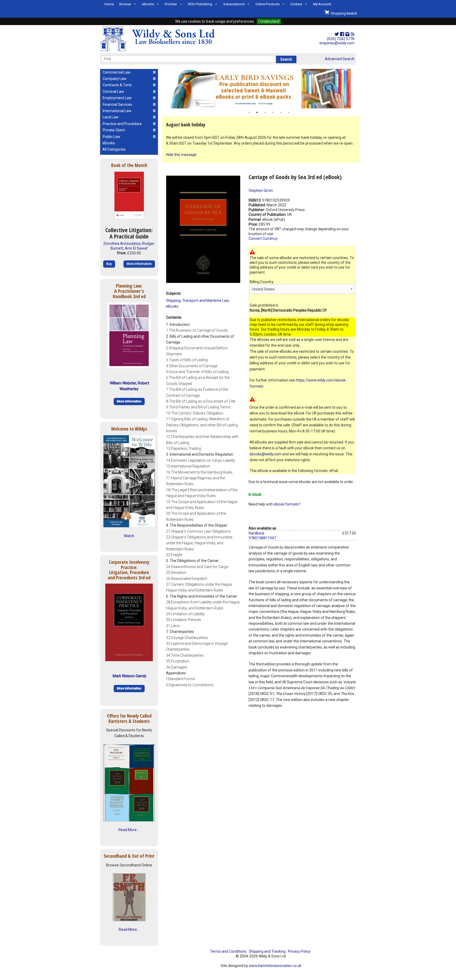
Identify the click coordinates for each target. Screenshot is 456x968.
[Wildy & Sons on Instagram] (347, 34)
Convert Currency (263, 238)
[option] (261, 88)
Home (109, 4)
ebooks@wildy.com (266, 454)
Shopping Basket (343, 13)
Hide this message (181, 154)
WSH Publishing (200, 4)
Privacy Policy (299, 951)
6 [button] (288, 112)
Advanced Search (339, 59)
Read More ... (129, 830)
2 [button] (257, 112)
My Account (322, 4)
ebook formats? (287, 504)
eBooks (148, 4)
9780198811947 (262, 538)
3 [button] (265, 112)
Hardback (256, 533)
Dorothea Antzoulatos (122, 243)
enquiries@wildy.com (336, 43)
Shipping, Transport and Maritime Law (197, 300)
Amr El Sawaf (136, 248)
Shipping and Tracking (267, 951)
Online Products (267, 4)
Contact (296, 4)
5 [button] (280, 112)
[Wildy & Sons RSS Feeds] (352, 34)
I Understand (268, 21)
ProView (171, 4)
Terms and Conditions (228, 951)
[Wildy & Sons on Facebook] (342, 34)
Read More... (129, 929)
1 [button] (249, 112)
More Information (139, 264)
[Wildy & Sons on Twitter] (337, 34)
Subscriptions (234, 4)
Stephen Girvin (261, 190)
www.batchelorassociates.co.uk (275, 966)
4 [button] (273, 112)
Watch (129, 536)
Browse (125, 4)
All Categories (114, 149)
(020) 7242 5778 (340, 39)
